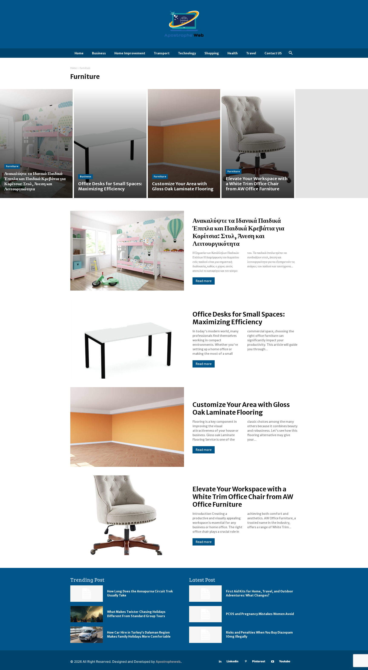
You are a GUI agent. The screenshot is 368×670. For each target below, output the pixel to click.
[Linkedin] (220, 661)
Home (73, 68)
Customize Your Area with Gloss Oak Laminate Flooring (241, 408)
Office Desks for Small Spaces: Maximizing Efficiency (239, 318)
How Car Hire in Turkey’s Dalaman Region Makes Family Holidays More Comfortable (139, 635)
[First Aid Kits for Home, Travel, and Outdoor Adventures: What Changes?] (205, 593)
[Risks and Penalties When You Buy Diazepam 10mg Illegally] (205, 635)
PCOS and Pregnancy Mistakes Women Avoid (260, 614)
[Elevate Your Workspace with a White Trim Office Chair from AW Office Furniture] (257, 143)
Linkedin (232, 661)
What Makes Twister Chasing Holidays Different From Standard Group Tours (136, 614)
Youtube (284, 661)
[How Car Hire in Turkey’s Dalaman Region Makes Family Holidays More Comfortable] (86, 635)
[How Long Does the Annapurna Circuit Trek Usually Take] (86, 593)
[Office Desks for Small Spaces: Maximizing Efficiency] (110, 143)
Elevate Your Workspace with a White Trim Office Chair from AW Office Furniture (243, 496)
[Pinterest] (246, 661)
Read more (203, 281)
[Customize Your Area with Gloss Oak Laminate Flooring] (184, 143)
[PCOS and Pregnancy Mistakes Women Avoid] (205, 614)
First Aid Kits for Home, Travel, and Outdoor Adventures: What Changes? (259, 593)
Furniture (12, 166)
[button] (290, 53)
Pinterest (258, 661)
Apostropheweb (168, 662)
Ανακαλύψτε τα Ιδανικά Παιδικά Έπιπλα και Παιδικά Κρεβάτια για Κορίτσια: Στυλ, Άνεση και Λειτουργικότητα (238, 231)
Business (85, 176)
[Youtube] (272, 661)
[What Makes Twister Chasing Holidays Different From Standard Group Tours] (86, 614)
